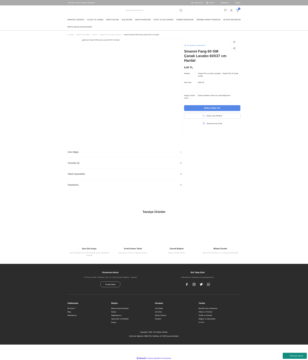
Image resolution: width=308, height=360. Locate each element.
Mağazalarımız (116, 315)
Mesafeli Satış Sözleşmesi (208, 308)
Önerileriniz (73, 185)
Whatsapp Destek (296, 356)
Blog (69, 312)
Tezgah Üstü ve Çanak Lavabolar (209, 73)
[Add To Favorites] (234, 42)
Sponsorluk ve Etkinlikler (120, 319)
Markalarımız (72, 315)
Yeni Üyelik (159, 308)
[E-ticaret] (154, 358)
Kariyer (113, 322)
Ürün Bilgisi (73, 152)
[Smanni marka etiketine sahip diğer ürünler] (189, 41)
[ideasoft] (141, 358)
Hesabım (158, 319)
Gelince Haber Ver (212, 108)
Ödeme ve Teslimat (205, 312)
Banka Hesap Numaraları (120, 308)
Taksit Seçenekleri (76, 174)
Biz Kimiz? (71, 308)
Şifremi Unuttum (160, 315)
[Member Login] (231, 10)
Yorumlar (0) (73, 163)
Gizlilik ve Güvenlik (205, 315)
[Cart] (237, 10)
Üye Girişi (158, 312)
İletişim (113, 312)
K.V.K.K (201, 322)
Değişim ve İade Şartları (207, 319)
